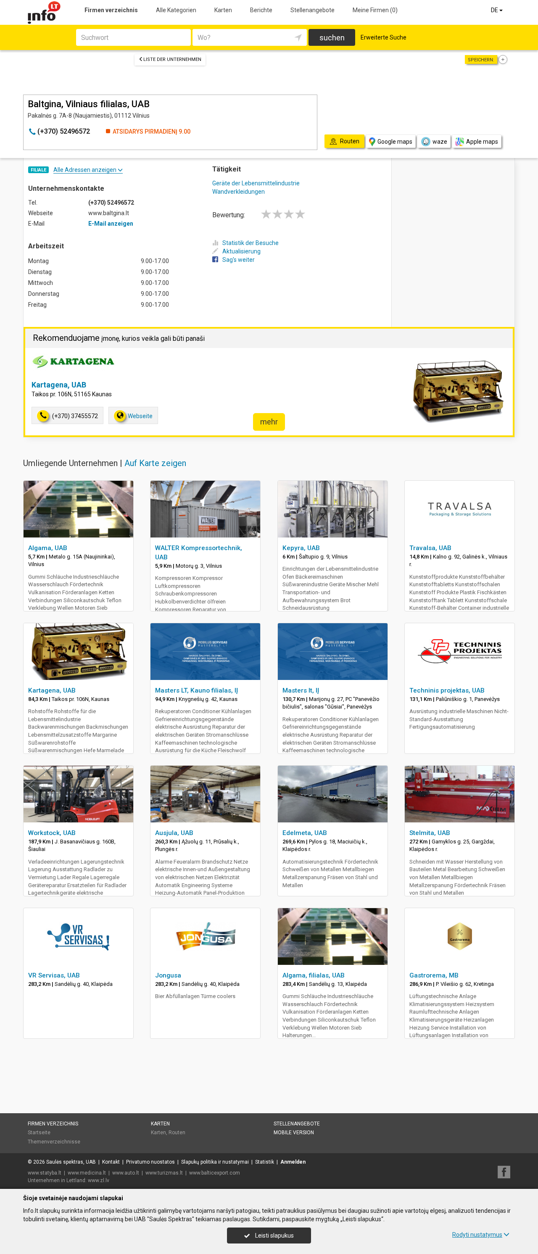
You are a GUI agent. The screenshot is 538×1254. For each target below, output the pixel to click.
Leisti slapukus (274, 1235)
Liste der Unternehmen (172, 59)
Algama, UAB (47, 548)
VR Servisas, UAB (54, 975)
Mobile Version (294, 1132)
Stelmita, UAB (429, 833)
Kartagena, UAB (59, 384)
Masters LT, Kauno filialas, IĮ (196, 690)
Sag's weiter (238, 259)
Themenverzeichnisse (54, 1142)
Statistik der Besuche (250, 243)
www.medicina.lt (87, 1173)
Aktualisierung (241, 251)
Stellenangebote (312, 10)
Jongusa (168, 975)
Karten (223, 10)
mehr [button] (269, 421)
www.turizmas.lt (164, 1173)
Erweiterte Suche (383, 37)
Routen (177, 1132)
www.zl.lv (98, 1180)
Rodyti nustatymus (477, 1234)
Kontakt (111, 1162)
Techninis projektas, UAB (447, 690)
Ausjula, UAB (174, 833)
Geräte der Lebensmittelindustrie (256, 183)
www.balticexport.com (214, 1173)
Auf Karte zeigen (155, 463)
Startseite (39, 1132)
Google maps (394, 141)
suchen (332, 37)
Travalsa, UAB (430, 548)
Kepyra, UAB (301, 548)
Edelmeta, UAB (304, 833)
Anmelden (293, 1162)
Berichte (261, 10)
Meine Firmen (375, 10)
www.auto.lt (125, 1173)
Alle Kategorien (176, 10)
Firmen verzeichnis (111, 10)
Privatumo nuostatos (150, 1162)
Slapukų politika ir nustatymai (215, 1162)
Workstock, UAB (52, 833)
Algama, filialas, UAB (313, 975)
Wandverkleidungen (238, 191)
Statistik (264, 1162)
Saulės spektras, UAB (71, 1162)
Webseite (140, 416)
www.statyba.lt (44, 1173)
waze (440, 141)
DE (495, 10)
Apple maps (482, 141)
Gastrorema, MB (434, 975)
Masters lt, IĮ (300, 690)
